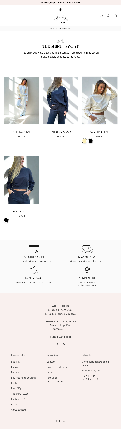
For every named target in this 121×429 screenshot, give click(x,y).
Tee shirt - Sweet (20, 393)
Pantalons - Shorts (21, 399)
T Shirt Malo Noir (60, 132)
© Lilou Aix (60, 421)
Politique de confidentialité (90, 377)
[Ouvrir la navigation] (6, 15)
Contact (50, 361)
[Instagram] (64, 344)
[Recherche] (108, 15)
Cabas (14, 367)
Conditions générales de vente (95, 363)
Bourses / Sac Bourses (23, 377)
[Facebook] (57, 344)
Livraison (51, 372)
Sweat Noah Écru (100, 132)
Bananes (16, 372)
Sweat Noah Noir (21, 211)
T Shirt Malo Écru (21, 132)
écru (84, 140)
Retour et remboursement (55, 379)
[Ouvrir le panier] (115, 15)
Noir (90, 140)
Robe (14, 404)
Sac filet (15, 361)
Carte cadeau (18, 409)
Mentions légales (91, 370)
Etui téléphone (19, 388)
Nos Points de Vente (57, 367)
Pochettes (16, 383)
